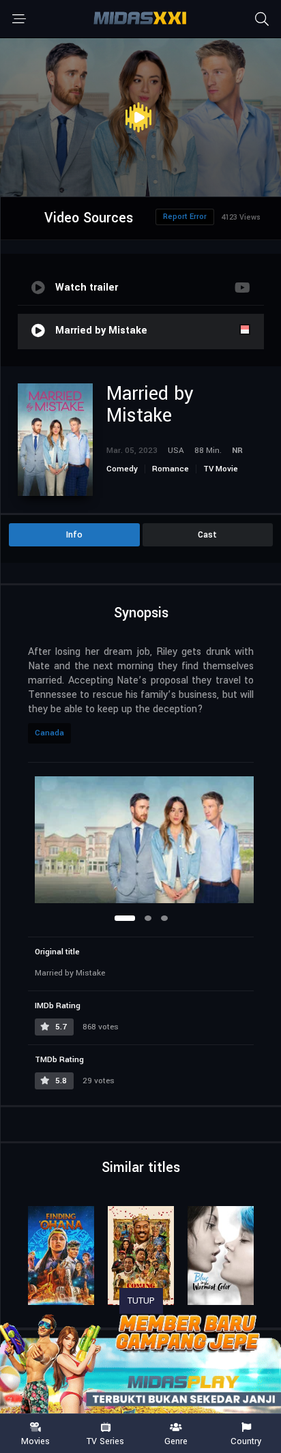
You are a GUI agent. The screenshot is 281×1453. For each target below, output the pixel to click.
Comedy (122, 469)
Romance (170, 469)
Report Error (185, 216)
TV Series (105, 1440)
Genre (176, 1440)
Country (246, 1440)
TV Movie (220, 469)
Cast (207, 535)
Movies (35, 1440)
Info (74, 535)
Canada (49, 733)
